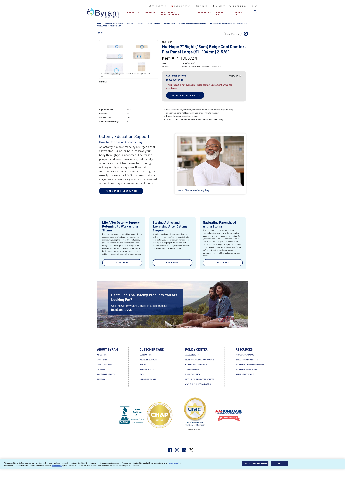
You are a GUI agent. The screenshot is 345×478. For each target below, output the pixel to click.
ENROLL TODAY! (182, 6)
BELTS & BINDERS (154, 24)
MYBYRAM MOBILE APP (246, 369)
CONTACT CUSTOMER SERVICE (185, 95)
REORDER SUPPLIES (149, 359)
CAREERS (101, 369)
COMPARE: (234, 76)
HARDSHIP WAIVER (148, 379)
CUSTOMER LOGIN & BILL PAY (230, 6)
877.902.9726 (159, 6)
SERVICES (149, 12)
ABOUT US (238, 13)
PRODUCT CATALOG (245, 354)
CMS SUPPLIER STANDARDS (198, 384)
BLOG (254, 6)
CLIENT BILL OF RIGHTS (196, 364)
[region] (172, 464)
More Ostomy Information (121, 191)
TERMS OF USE (192, 369)
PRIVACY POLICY (192, 374)
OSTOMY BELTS (169, 24)
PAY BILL (144, 364)
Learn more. (173, 463)
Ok (279, 463)
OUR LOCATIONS (104, 364)
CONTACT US (221, 13)
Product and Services (114, 24)
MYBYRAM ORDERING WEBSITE (250, 364)
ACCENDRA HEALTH (106, 374)
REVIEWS (101, 379)
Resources (204, 12)
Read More (122, 262)
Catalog (130, 24)
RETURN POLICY (147, 369)
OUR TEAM (102, 359)
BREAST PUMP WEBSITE (247, 359)
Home (99, 24)
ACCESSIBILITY (192, 354)
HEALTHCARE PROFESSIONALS (170, 13)
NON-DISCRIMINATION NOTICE (199, 359)
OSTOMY (140, 24)
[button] (256, 12)
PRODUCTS (133, 12)
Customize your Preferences (255, 463)
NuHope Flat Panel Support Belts (192, 24)
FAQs (142, 374)
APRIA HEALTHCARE (245, 374)
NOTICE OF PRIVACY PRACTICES (199, 379)
